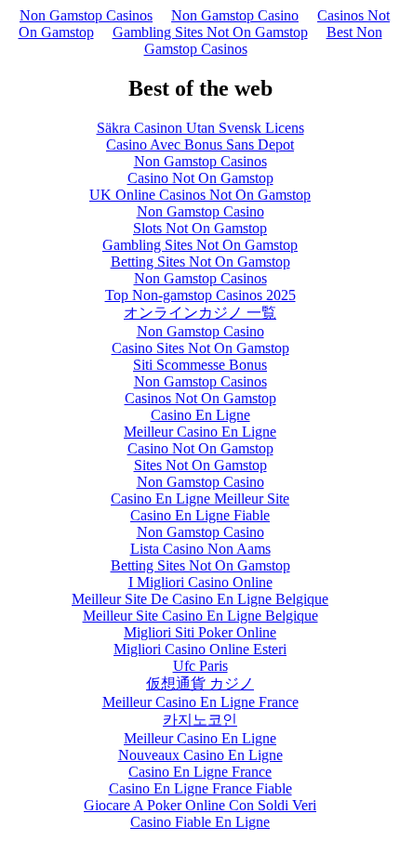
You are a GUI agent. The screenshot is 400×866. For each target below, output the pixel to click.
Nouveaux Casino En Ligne (200, 755)
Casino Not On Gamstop (200, 178)
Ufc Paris (200, 666)
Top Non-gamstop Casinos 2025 (200, 295)
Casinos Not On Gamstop (200, 398)
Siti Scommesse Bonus (200, 365)
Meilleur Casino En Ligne (200, 432)
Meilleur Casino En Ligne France (200, 702)
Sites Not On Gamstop (200, 465)
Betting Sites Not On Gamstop (200, 261)
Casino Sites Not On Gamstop (200, 348)
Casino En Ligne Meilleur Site (200, 498)
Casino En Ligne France (200, 772)
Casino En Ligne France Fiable (200, 788)
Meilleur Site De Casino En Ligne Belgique (200, 599)
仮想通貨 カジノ (200, 683)
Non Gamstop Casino (235, 15)
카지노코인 (200, 720)
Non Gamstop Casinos (86, 15)
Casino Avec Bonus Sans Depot (200, 144)
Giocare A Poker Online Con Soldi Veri (200, 805)
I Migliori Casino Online (200, 582)
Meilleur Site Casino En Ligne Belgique (200, 615)
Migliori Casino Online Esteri (200, 649)
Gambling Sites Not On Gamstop (210, 32)
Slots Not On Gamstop (200, 228)
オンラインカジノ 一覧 (200, 313)
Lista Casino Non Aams (200, 549)
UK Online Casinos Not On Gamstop (200, 195)
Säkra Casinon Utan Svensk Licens (200, 128)
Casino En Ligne (200, 415)
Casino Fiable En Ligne (200, 822)
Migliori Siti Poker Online (200, 632)
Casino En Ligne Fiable (200, 515)
